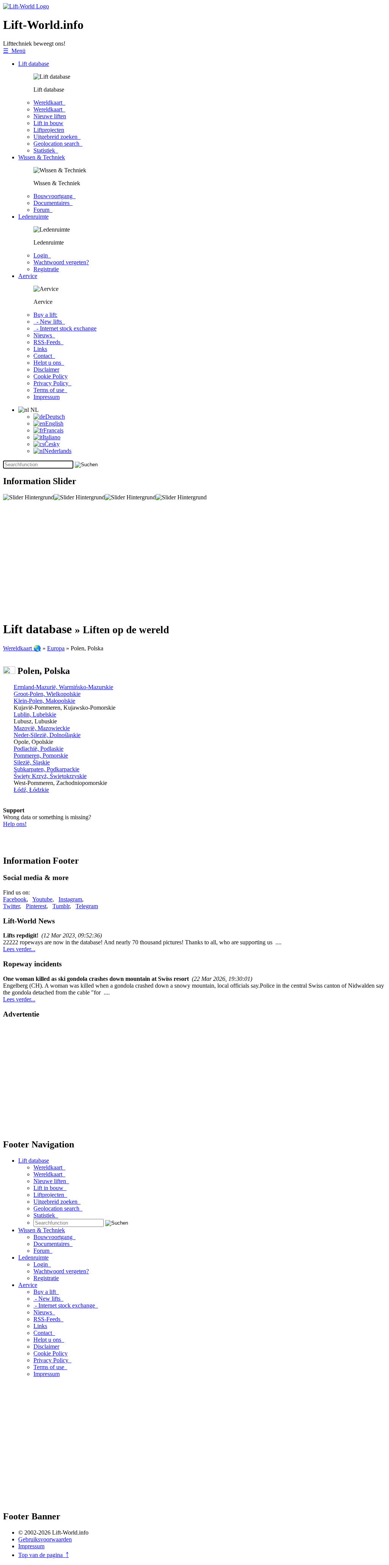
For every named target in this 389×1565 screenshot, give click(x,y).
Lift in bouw (48, 123)
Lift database (33, 63)
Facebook (15, 899)
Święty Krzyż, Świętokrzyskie (50, 776)
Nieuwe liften (49, 116)
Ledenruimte (33, 216)
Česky (52, 444)
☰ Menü (14, 51)
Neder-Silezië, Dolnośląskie (47, 735)
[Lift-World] (26, 6)
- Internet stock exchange (64, 328)
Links (40, 349)
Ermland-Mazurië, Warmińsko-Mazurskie (63, 687)
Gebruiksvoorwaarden (45, 1539)
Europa (56, 648)
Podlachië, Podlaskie (38, 748)
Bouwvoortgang (54, 196)
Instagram (70, 899)
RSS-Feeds (48, 342)
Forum (42, 210)
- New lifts (49, 321)
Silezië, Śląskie (32, 762)
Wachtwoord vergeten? (61, 262)
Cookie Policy (50, 376)
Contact (44, 356)
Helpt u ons (48, 362)
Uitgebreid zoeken (57, 136)
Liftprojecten (48, 130)
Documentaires (53, 203)
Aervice (27, 276)
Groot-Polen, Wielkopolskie (47, 694)
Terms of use (50, 390)
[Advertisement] (194, 561)
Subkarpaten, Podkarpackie (46, 769)
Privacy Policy (52, 383)
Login (42, 255)
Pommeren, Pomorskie (41, 755)
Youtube (42, 899)
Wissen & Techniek (41, 157)
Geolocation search (57, 143)
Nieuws (44, 335)
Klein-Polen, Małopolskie (44, 700)
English (54, 423)
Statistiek (45, 150)
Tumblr (61, 906)
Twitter (11, 906)
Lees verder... (19, 949)
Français (53, 430)
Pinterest (36, 906)
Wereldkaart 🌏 (22, 648)
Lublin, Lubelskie (35, 714)
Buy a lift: (45, 314)
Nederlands (57, 451)
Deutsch (55, 416)
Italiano (51, 437)
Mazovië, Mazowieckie (42, 728)
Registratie (46, 269)
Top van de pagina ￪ (43, 1555)
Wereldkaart (49, 102)
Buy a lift (46, 1292)
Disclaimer (46, 369)
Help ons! (15, 824)
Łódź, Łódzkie (31, 789)
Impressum (46, 397)
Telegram (87, 906)
